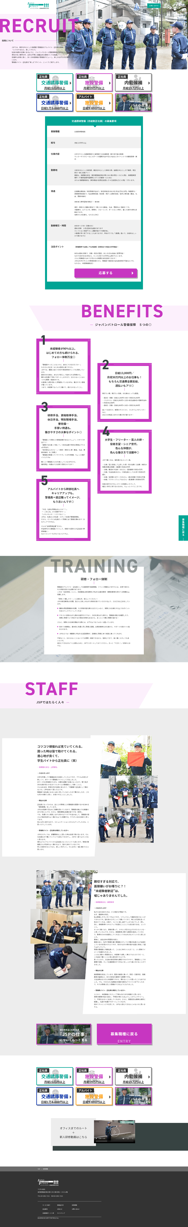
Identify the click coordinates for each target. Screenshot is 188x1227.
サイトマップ (61, 1213)
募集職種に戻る (124, 1033)
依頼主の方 (112, 5)
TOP (39, 1169)
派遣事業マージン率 (48, 1213)
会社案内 (131, 5)
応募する (106, 272)
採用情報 (122, 5)
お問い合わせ (154, 5)
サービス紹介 (100, 5)
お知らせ (141, 5)
